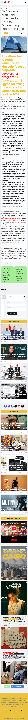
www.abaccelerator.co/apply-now (11, 218)
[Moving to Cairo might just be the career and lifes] (14, 563)
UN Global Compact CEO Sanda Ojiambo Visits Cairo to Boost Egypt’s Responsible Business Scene (13, 336)
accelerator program (10, 75)
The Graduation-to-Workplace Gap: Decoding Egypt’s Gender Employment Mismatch (13, 396)
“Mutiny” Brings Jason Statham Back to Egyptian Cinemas (13, 509)
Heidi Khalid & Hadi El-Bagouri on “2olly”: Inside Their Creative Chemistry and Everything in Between (12, 426)
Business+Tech (5, 9)
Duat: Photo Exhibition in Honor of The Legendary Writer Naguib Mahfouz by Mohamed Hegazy (7, 275)
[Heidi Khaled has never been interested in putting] (14, 598)
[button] (2, 2)
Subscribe (14, 540)
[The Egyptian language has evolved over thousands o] (14, 632)
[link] (25, 33)
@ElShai (14, 537)
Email (9, 307)
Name (9, 302)
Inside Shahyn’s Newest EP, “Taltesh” (13, 490)
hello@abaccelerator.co (15, 220)
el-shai (4, 289)
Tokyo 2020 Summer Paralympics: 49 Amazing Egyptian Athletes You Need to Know (20, 275)
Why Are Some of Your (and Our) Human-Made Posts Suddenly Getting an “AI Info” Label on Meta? (13, 467)
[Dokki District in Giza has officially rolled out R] (14, 667)
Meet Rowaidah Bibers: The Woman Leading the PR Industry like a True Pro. (13, 356)
